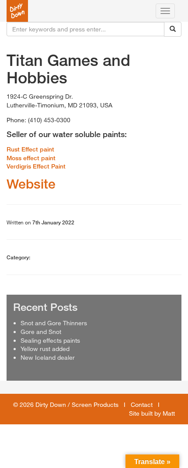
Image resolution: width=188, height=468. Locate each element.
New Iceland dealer (48, 357)
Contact (142, 404)
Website (31, 184)
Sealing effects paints (50, 340)
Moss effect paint (31, 158)
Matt (169, 413)
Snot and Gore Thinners (54, 323)
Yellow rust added (45, 348)
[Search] (172, 29)
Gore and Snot (41, 331)
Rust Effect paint (30, 149)
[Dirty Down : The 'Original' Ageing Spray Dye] (17, 11)
